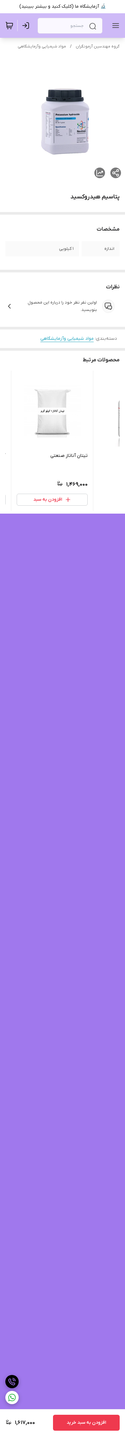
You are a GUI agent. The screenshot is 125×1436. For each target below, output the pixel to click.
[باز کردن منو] (114, 25)
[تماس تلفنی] (12, 1381)
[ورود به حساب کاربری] (27, 26)
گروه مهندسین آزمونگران (98, 46)
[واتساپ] (12, 1397)
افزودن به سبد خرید (86, 1422)
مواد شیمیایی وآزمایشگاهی (42, 46)
